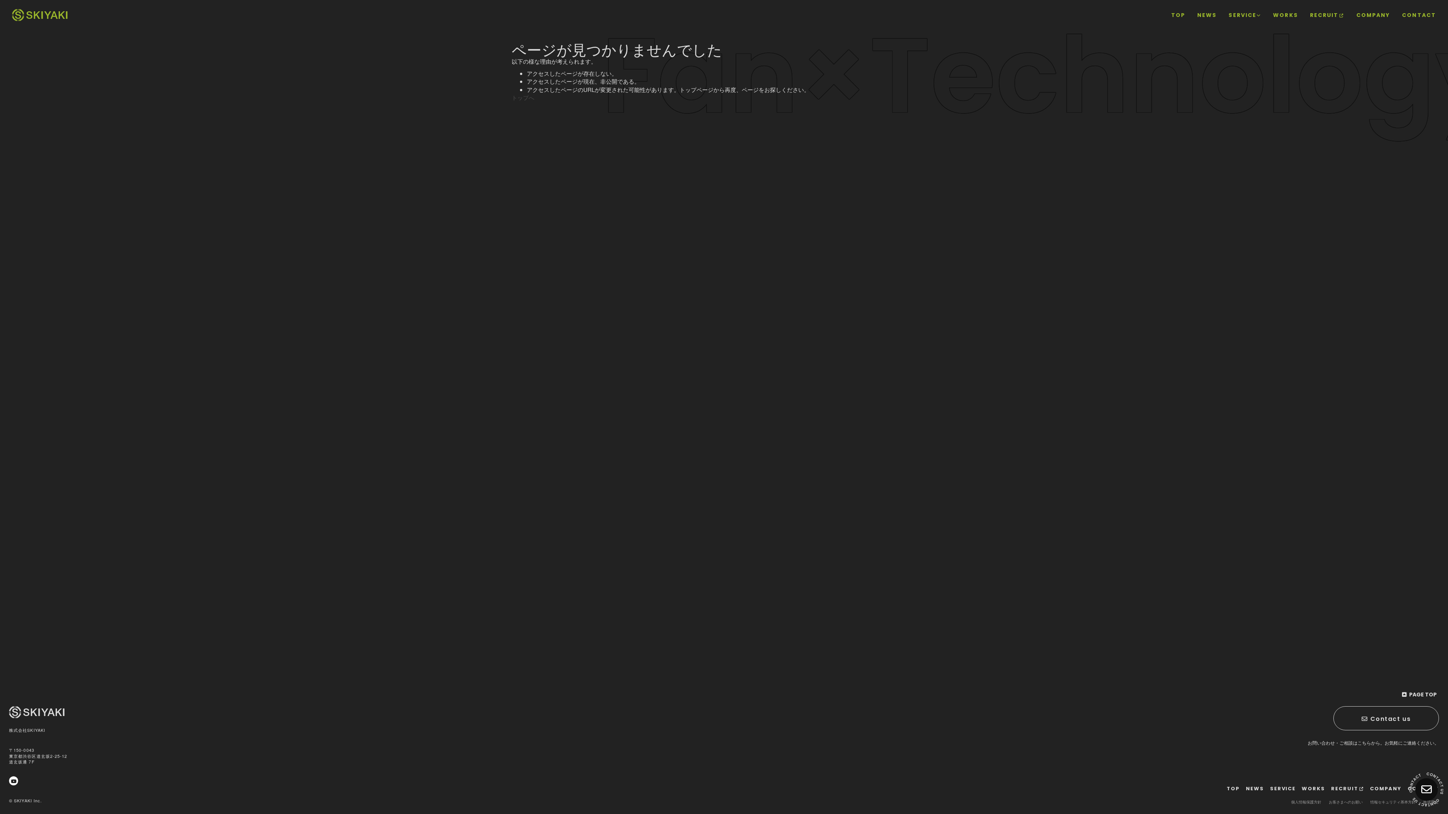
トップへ (523, 97)
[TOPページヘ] (39, 15)
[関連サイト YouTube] (13, 780)
